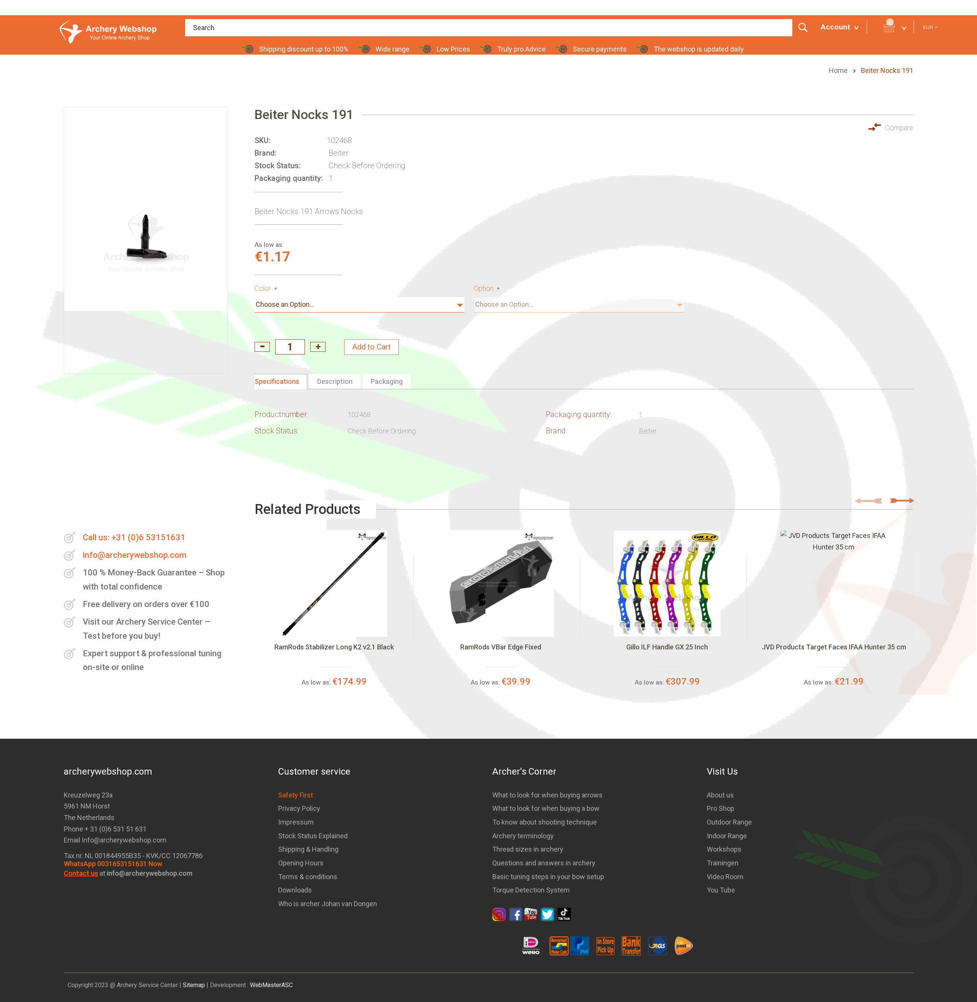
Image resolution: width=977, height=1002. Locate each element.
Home (839, 70)
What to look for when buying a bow (546, 808)
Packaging (387, 381)
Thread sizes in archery (527, 849)
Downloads (295, 890)
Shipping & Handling (308, 849)
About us (720, 795)
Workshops (724, 849)
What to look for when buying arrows (547, 795)
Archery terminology (523, 836)
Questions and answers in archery (543, 863)
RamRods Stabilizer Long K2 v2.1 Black (334, 647)
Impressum (296, 822)
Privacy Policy (299, 808)
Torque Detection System (531, 890)
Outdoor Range (729, 822)
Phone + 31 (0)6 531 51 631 (105, 829)
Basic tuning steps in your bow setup (548, 877)
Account (835, 27)
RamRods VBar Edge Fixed (500, 647)
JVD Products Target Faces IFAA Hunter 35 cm (834, 647)
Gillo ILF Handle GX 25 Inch (667, 647)
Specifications (277, 381)
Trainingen (722, 863)
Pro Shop (720, 808)
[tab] (281, 381)
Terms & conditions (307, 877)
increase (318, 347)
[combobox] (499, 27)
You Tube (721, 890)
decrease (262, 347)
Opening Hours (301, 863)
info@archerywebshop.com (135, 555)
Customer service (314, 771)
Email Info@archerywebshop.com (115, 840)
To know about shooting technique (544, 822)
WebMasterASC (271, 985)
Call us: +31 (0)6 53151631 (134, 537)
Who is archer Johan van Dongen (327, 904)
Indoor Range (727, 836)
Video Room (725, 877)
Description (335, 381)
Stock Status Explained (313, 836)
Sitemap (193, 985)
